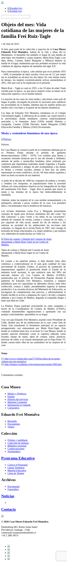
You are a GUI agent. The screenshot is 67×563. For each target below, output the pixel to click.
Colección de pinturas (18, 443)
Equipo (11, 396)
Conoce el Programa (17, 464)
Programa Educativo (18, 458)
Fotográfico (13, 489)
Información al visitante (19, 405)
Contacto (8, 509)
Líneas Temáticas (15, 467)
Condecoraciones (15, 448)
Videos (10, 426)
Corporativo (13, 407)
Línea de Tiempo (15, 473)
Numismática (13, 451)
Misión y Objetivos (16, 393)
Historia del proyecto (17, 399)
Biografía (12, 421)
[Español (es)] (14, 8)
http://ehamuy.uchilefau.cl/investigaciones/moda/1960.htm (33, 364)
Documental (13, 486)
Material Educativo (16, 470)
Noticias (7, 496)
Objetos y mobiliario (17, 440)
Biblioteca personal (16, 445)
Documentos (13, 424)
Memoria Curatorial (17, 402)
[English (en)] (14, 11)
